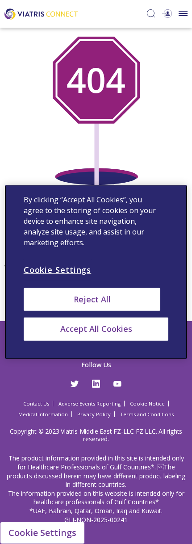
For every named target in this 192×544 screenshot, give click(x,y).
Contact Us (36, 403)
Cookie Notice (147, 403)
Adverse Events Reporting (89, 403)
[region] (96, 272)
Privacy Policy (94, 414)
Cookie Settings (42, 533)
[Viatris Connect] (41, 13)
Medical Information (43, 414)
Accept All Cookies (96, 328)
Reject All (92, 299)
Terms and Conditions (147, 414)
